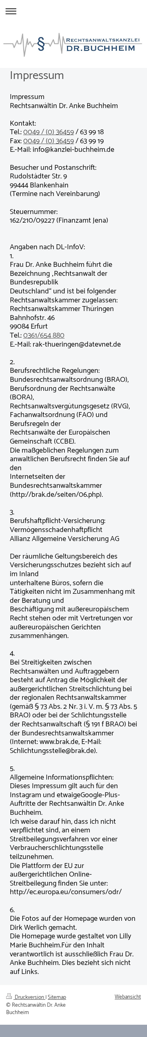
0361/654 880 (44, 335)
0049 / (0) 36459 (48, 132)
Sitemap (57, 997)
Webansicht (128, 996)
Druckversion (29, 997)
